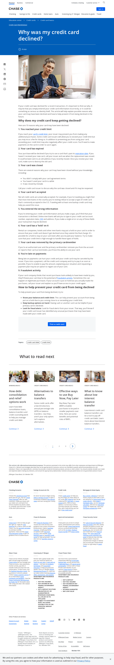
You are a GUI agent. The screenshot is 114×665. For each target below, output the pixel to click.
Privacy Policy (83, 660)
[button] (110, 659)
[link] (59, 620)
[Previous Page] (46, 446)
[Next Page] (72, 446)
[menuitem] (77, 2)
